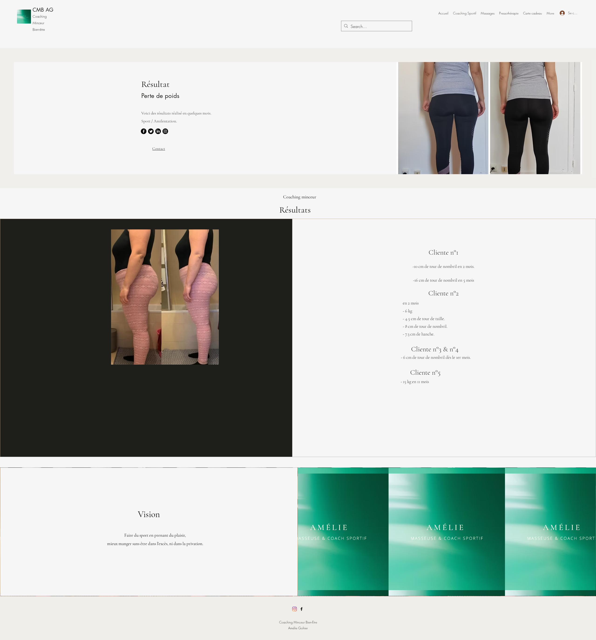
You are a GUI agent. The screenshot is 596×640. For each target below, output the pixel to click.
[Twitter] (151, 131)
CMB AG (43, 10)
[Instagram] (165, 131)
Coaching (40, 16)
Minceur (38, 23)
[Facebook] (143, 131)
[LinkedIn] (158, 131)
